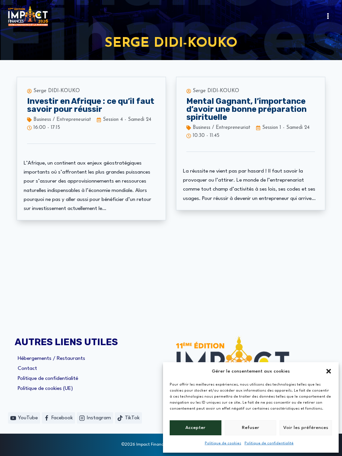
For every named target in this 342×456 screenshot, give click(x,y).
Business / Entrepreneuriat (62, 119)
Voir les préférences (305, 427)
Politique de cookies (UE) (45, 388)
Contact (27, 368)
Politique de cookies (223, 443)
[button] (328, 371)
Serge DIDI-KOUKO (56, 90)
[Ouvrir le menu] (328, 16)
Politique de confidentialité (269, 443)
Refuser (250, 427)
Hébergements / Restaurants (51, 358)
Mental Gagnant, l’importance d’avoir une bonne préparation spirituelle (246, 109)
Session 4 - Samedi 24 (127, 119)
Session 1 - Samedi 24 (286, 127)
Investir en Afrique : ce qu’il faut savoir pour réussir (90, 105)
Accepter (195, 427)
